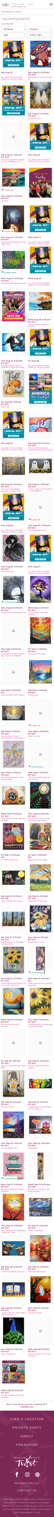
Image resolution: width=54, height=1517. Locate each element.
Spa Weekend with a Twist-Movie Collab (12, 778)
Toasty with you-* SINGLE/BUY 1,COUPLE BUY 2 (13, 1314)
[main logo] (6, 3)
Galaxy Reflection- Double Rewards (39, 1355)
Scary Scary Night (35, 1230)
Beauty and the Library (37, 860)
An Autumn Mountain (37, 654)
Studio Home (18, 4)
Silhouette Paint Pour (37, 530)
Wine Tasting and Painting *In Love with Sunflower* (13, 984)
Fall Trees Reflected (36, 1272)
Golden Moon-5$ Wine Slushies (37, 614)
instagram (27, 1474)
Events (30, 4)
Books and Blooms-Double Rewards (12, 1190)
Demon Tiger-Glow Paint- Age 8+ (39, 1067)
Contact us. (27, 1406)
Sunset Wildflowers (9, 1148)
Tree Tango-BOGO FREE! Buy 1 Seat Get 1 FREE (13, 1231)
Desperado (33, 1148)
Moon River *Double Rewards (13, 613)
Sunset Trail (33, 695)
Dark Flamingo (7, 571)
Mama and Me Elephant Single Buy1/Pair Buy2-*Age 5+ (40, 449)
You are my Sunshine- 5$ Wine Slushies (38, 1190)
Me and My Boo (34, 118)
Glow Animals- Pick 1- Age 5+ (13, 695)
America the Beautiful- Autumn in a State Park (10, 490)
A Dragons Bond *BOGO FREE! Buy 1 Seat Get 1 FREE (12, 367)
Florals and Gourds (36, 942)
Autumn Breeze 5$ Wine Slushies (38, 325)
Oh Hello (5, 201)
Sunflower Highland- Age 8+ (13, 1272)
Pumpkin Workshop (9, 860)
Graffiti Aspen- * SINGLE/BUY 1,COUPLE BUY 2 (13, 943)
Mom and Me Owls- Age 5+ (12, 901)
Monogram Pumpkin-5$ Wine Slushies (13, 820)
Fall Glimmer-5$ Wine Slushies (10, 1025)
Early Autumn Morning (37, 901)
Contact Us (27, 1490)
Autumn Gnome (8, 1107)
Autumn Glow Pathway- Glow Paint (13, 1067)
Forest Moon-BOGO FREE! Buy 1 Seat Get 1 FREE (39, 820)
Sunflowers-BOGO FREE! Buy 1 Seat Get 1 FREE (40, 1025)
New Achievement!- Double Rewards (40, 984)
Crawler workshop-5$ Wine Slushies (12, 1396)
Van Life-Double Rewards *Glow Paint (39, 778)
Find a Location (27, 1419)
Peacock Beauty (8, 1354)
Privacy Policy (27, 1483)
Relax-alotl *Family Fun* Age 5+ (40, 78)
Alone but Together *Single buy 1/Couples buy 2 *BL (12, 161)
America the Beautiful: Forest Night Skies (13, 243)
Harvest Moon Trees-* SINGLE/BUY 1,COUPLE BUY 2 (13, 737)
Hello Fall (5, 407)
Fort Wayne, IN (8, 12)
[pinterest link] (37, 1474)
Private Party (27, 1427)
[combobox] (13, 29)
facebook (16, 1474)
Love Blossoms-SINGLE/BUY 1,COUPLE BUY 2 (40, 1108)
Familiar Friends (35, 1313)
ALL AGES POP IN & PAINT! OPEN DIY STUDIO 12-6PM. (12, 78)
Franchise (27, 1445)
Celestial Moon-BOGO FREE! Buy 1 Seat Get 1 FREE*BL (13, 655)
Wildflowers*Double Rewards (13, 283)
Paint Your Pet (34, 736)
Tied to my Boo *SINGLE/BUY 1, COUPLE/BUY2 (40, 490)
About (27, 1436)
